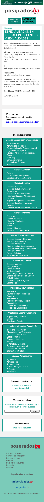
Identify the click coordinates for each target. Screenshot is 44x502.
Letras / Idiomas (14, 228)
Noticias (9, 460)
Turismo (10, 205)
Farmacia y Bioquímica (16, 241)
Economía (11, 164)
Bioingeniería (12, 266)
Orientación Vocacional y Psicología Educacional (17, 306)
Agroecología (12, 362)
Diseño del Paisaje (15, 321)
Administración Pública (16, 146)
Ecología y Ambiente (15, 251)
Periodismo (12, 191)
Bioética (10, 223)
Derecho (10, 173)
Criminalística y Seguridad (18, 175)
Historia (10, 226)
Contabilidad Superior (16, 162)
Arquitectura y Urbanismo (17, 316)
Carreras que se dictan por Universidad (22, 387)
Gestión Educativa (14, 219)
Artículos (10, 467)
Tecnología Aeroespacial (17, 346)
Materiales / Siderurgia (16, 344)
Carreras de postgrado (15, 456)
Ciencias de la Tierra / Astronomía (21, 248)
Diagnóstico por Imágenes (18, 280)
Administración (13, 143)
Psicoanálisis (12, 298)
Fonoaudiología (13, 269)
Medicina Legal (13, 271)
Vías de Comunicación (16, 334)
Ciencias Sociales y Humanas (19, 203)
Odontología (12, 283)
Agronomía (11, 359)
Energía (10, 341)
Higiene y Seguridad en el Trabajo (21, 200)
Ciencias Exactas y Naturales (19, 239)
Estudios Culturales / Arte (18, 230)
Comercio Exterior (14, 160)
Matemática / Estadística (17, 255)
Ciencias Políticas (14, 186)
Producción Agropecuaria (17, 366)
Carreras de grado (14, 20)
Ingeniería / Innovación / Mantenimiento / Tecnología (19, 331)
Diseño (10, 319)
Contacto (10, 465)
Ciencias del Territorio (16, 348)
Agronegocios (13, 364)
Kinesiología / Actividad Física (20, 273)
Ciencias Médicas (14, 264)
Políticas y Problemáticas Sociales (22, 208)
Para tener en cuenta (22, 428)
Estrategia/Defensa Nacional (19, 178)
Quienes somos (13, 458)
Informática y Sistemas (17, 351)
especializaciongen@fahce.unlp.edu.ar (22, 122)
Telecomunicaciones (15, 339)
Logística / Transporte (16, 150)
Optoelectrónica (13, 337)
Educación (11, 216)
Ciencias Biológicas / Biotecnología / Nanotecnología (20, 245)
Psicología (11, 291)
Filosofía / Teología (15, 221)
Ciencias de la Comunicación (19, 189)
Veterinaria (11, 371)
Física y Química (14, 253)
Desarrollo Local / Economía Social (22, 148)
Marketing (11, 157)
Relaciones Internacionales (18, 193)
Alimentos (11, 369)
